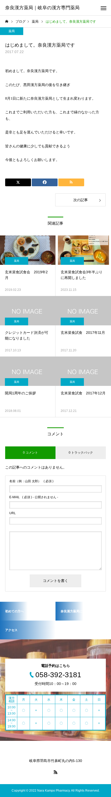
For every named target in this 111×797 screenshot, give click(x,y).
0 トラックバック (81, 452)
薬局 (12, 31)
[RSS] (55, 772)
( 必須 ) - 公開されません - (33, 497)
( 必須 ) (31, 481)
